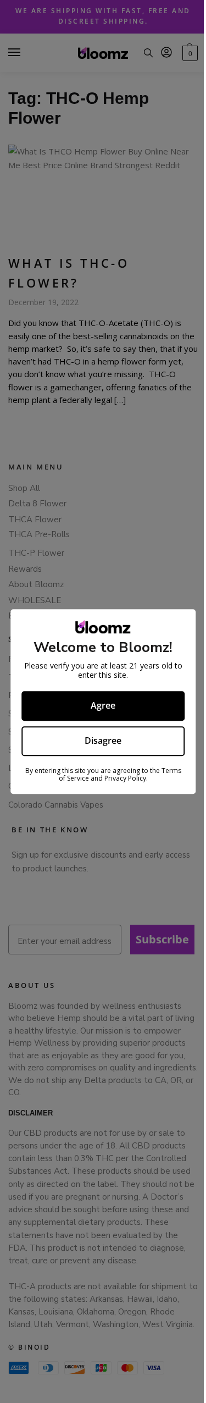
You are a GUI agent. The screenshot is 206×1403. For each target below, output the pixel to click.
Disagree (99, 740)
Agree (99, 705)
